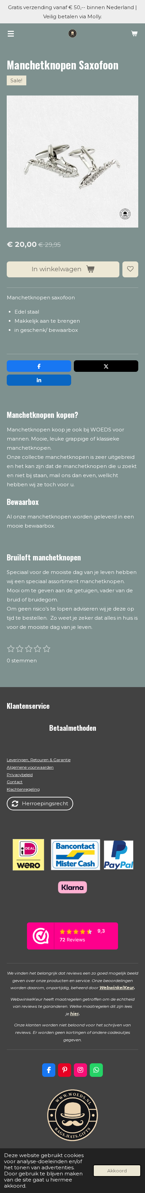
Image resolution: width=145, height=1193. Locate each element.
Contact (15, 781)
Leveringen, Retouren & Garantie (38, 759)
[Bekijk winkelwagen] (134, 33)
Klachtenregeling (23, 789)
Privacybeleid (20, 774)
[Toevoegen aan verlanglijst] (130, 269)
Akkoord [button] (117, 1170)
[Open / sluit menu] (10, 33)
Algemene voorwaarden (30, 767)
